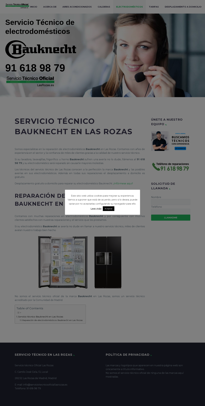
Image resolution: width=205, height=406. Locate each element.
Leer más (96, 208)
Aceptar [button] (109, 208)
